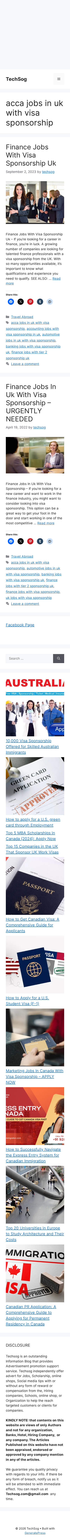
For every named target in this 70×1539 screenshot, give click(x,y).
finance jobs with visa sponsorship (33, 592)
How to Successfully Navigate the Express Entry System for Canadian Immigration (33, 1155)
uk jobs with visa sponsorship (29, 598)
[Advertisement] (35, 34)
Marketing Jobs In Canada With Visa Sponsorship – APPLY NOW (34, 1076)
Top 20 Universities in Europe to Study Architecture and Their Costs (35, 1234)
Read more (45, 523)
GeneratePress (35, 1533)
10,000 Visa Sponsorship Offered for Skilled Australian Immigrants (32, 746)
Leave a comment (25, 364)
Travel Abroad (22, 317)
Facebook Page (20, 625)
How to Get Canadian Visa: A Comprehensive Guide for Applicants (32, 925)
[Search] (58, 658)
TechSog (16, 79)
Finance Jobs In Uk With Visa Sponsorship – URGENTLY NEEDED (31, 402)
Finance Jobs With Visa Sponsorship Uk (31, 155)
